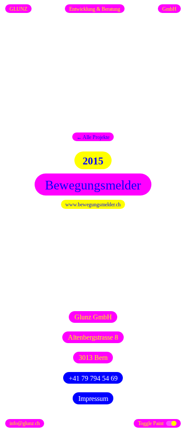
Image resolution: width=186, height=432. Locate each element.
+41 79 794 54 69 (93, 378)
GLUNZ (18, 9)
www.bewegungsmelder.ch (93, 205)
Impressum (93, 398)
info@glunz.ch (25, 423)
